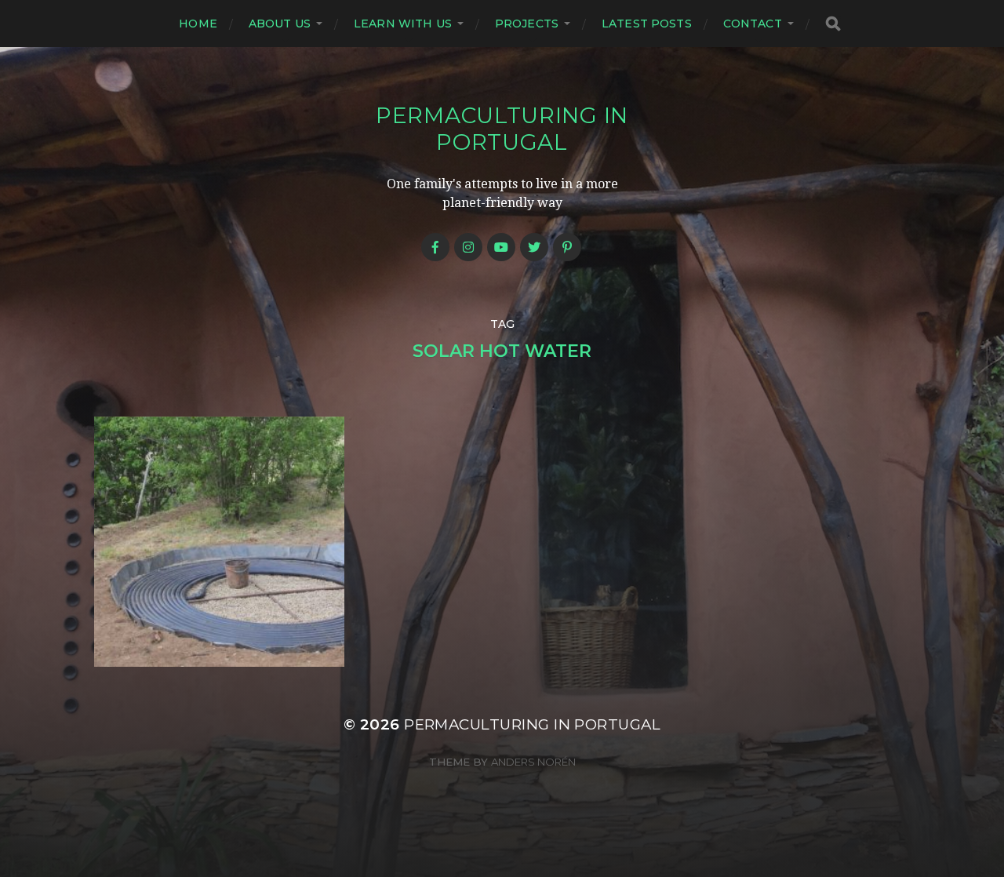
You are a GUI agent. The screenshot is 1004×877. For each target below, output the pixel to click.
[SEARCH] (833, 23)
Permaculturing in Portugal (502, 128)
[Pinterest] (567, 247)
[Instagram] (468, 247)
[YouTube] (501, 247)
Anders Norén (533, 761)
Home (198, 23)
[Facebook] (435, 247)
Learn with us (403, 23)
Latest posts (647, 23)
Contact (752, 23)
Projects (526, 23)
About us (280, 23)
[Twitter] (534, 247)
